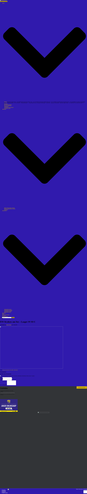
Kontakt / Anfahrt (5, 316)
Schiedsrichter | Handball (8, 310)
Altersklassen (6, 106)
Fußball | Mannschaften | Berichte (9, 207)
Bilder (3, 313)
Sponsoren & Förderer (5, 314)
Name (1, 377)
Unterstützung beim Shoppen (8, 107)
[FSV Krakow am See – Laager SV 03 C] (31, 368)
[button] (44, 308)
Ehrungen (5, 103)
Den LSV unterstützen (7, 105)
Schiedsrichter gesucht (7, 309)
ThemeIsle (85, 489)
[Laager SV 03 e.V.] (3, 0)
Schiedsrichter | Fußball (8, 311)
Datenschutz (4, 490)
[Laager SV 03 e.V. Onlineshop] (9, 411)
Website (1, 379)
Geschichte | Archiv (7, 108)
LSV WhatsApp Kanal (8, 104)
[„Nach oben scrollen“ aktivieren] (8, 489)
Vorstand (5, 101)
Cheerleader (6, 209)
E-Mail (1, 378)
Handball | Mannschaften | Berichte (9, 208)
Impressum (3, 491)
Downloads (4, 315)
